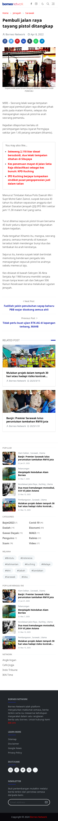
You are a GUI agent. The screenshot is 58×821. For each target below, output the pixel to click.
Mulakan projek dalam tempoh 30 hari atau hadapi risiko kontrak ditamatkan (27, 376)
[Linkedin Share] (23, 41)
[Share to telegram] (42, 41)
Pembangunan (24, 499)
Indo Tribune (9, 670)
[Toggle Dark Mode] (42, 3)
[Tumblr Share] (29, 41)
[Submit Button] (46, 802)
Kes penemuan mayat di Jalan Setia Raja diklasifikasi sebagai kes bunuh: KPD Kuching (30, 167)
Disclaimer (13, 743)
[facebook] (31, 4)
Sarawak (34, 453)
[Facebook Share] (4, 41)
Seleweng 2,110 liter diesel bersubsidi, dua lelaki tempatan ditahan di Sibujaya (27, 155)
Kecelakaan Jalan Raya (28, 484)
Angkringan (9, 660)
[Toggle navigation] (53, 3)
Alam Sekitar (24, 453)
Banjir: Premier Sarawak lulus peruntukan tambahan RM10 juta (27, 419)
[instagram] (36, 4)
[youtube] (29, 770)
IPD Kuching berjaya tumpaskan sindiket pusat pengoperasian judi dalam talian (29, 180)
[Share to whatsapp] (35, 41)
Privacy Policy (15, 752)
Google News (15, 748)
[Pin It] (17, 41)
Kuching (42, 484)
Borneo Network (38, 816)
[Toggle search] (48, 4)
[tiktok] (35, 770)
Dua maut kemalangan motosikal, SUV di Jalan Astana (36, 489)
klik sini (12, 722)
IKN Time (7, 675)
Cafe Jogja (8, 665)
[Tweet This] (11, 41)
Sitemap (12, 739)
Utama (42, 453)
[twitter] (22, 770)
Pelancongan (23, 468)
